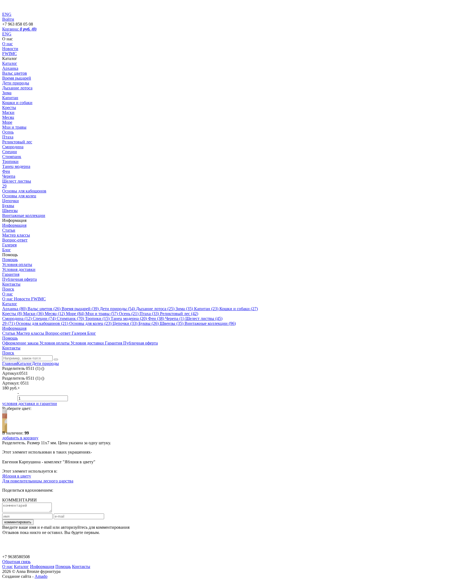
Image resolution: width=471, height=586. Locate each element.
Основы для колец (19, 196)
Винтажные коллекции (23, 215)
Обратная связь (16, 561)
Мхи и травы (14, 127)
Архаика (10, 68)
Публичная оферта (19, 279)
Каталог (9, 63)
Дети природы (15, 83)
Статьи (8, 230)
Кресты (9, 107)
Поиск (8, 289)
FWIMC (9, 53)
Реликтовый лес (17, 142)
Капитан (10, 97)
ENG (6, 34)
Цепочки (10, 200)
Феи (6, 171)
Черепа (8, 176)
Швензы (10, 210)
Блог (6, 249)
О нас (7, 43)
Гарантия (10, 274)
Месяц (8, 117)
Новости (10, 48)
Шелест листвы (16, 181)
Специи (9, 151)
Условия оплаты (17, 264)
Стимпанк (11, 156)
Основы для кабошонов (24, 191)
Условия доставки (18, 269)
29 (4, 186)
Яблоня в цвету (16, 476)
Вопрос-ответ (15, 240)
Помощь (10, 259)
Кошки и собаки (17, 102)
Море (7, 122)
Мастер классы (16, 235)
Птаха (7, 137)
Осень (8, 132)
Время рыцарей (16, 78)
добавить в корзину (20, 438)
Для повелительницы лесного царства (37, 481)
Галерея (9, 245)
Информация (14, 225)
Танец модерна (16, 166)
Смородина (12, 146)
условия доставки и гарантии (29, 403)
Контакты (11, 284)
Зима (6, 92)
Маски (8, 112)
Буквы (8, 205)
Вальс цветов (14, 73)
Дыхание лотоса (17, 88)
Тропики (10, 161)
